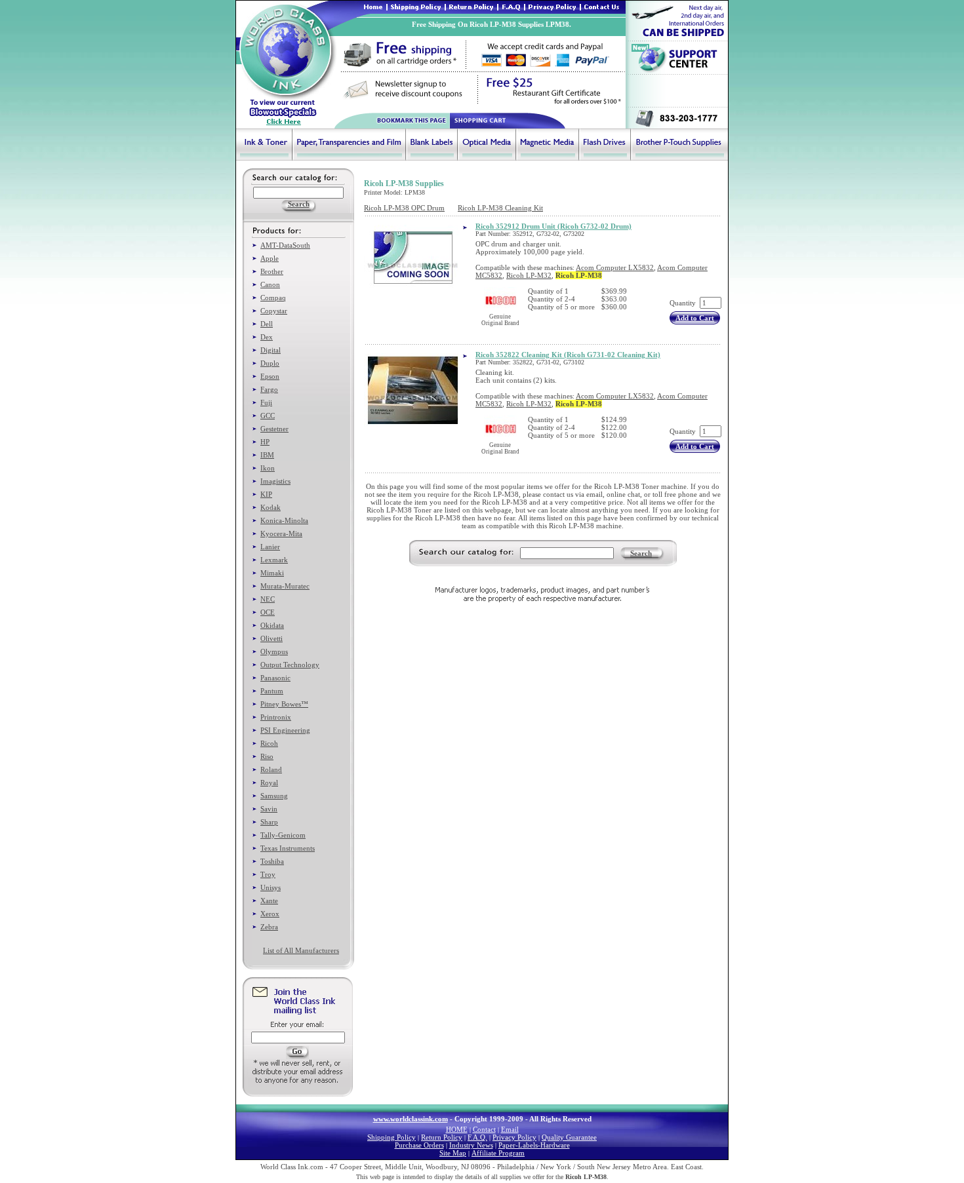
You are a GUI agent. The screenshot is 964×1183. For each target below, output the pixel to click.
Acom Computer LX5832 (615, 267)
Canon (270, 284)
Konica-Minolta (284, 520)
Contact (484, 1129)
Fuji (266, 402)
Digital (270, 350)
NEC (267, 599)
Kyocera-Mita (281, 533)
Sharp (269, 822)
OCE (267, 612)
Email (510, 1129)
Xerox (269, 914)
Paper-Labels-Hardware (534, 1145)
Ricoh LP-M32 (529, 275)
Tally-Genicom (283, 835)
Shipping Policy (391, 1137)
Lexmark (274, 560)
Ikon (267, 468)
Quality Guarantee (569, 1137)
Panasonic (275, 678)
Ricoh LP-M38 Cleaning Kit (500, 208)
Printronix (275, 717)
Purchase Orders (419, 1145)
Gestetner (274, 429)
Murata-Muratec (285, 586)
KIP (266, 494)
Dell (266, 324)
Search (641, 553)
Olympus (274, 651)
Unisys (270, 887)
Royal (269, 782)
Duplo (269, 363)
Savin (268, 809)
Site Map (452, 1153)
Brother (271, 271)
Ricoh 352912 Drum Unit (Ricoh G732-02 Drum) (553, 226)
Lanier (270, 547)
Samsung (274, 796)
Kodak (270, 507)
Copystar (273, 311)
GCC (267, 415)
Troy (267, 874)
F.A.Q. (477, 1137)
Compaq (273, 297)
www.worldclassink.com (410, 1119)
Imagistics (275, 481)
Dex (266, 337)
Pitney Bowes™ (284, 704)
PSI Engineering (285, 730)
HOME (457, 1129)
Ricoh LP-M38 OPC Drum (404, 208)
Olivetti (271, 638)
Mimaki (272, 573)
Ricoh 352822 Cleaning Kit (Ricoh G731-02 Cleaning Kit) (567, 355)
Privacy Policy (514, 1137)
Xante (269, 900)
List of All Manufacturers (301, 950)
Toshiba (272, 861)
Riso (266, 756)
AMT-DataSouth (285, 245)
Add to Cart (694, 318)
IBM (267, 455)
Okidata (272, 625)
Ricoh (269, 743)
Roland (271, 769)
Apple (269, 258)
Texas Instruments (287, 848)
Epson (269, 376)
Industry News (471, 1145)
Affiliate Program (498, 1153)
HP (265, 442)
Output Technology (289, 665)
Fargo (269, 389)
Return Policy (441, 1137)
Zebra (269, 927)
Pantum (271, 691)
